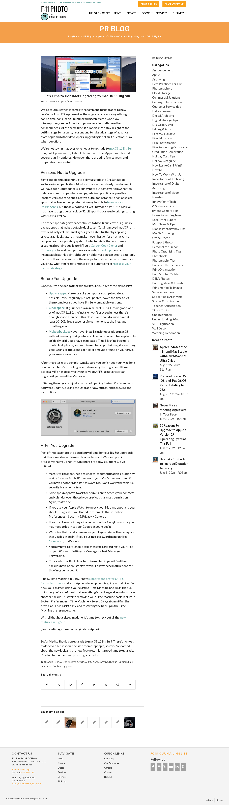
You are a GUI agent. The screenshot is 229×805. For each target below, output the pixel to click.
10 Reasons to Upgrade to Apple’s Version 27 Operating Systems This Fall (173, 434)
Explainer (122, 661)
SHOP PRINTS (149, 4)
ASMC (88, 661)
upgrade (67, 666)
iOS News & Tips (163, 206)
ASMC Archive (100, 661)
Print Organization (164, 269)
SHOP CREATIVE (174, 4)
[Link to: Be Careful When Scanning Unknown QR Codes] (46, 722)
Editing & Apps (161, 129)
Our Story (109, 758)
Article (80, 661)
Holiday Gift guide (164, 161)
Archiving (158, 79)
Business (62, 776)
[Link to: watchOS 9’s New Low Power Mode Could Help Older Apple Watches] (70, 722)
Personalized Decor (165, 247)
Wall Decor (159, 328)
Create (61, 763)
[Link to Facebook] (153, 767)
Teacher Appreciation (166, 306)
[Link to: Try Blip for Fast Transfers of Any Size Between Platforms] (94, 722)
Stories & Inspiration (165, 301)
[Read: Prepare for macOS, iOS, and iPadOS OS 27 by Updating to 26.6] (155, 377)
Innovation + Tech (164, 201)
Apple (63, 101)
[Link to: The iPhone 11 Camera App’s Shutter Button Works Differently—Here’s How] (129, 722)
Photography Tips (164, 260)
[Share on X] (59, 684)
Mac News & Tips (163, 224)
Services (62, 772)
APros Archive (68, 661)
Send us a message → (22, 769)
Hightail (108, 776)
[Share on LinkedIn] (94, 684)
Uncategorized (162, 315)
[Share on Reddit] (118, 684)
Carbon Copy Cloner (104, 245)
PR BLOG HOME (162, 58)
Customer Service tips (166, 106)
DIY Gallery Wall (163, 124)
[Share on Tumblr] (106, 684)
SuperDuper (105, 250)
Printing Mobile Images (167, 287)
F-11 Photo (76, 101)
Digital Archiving (163, 115)
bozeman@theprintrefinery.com (82, 3)
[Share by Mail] (130, 684)
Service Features (163, 292)
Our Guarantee (111, 763)
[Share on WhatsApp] (70, 684)
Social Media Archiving (167, 296)
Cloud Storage (161, 93)
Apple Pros (53, 661)
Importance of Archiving (168, 179)
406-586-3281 (49, 3)
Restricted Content (51, 666)
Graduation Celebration (167, 152)
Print (60, 758)
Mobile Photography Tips (168, 229)
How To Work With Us (166, 174)
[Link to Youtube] (171, 767)
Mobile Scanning (163, 233)
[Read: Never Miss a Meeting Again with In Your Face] (155, 406)
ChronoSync (49, 250)
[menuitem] (149, 4)
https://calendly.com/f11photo (27, 783)
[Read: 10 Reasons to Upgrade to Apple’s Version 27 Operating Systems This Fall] (155, 426)
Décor (61, 767)
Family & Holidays (163, 133)
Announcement (162, 70)
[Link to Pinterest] (183, 767)
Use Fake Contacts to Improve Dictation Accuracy (174, 463)
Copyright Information (167, 102)
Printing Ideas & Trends (167, 283)
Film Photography (164, 143)
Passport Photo (162, 242)
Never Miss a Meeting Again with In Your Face (173, 409)
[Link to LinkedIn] (177, 767)
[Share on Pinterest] (82, 684)
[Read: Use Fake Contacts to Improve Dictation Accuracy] (155, 460)
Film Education (162, 138)
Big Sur (113, 661)
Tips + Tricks (160, 310)
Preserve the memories (167, 265)
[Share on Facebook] (47, 684)
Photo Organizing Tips (166, 251)
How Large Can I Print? (167, 165)
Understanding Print (165, 319)
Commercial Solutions (166, 97)
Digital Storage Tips (165, 120)
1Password (56, 541)
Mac (130, 661)
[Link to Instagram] (159, 767)
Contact (108, 772)
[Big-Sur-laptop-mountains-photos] (88, 74)
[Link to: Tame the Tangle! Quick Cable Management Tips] (105, 722)
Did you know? (161, 111)
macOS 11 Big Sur (120, 148)
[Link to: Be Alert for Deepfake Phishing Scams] (58, 722)
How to (157, 170)
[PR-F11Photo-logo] (54, 13)
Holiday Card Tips (163, 156)
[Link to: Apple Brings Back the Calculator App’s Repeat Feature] (117, 722)
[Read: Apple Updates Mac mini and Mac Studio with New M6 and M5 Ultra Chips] (155, 347)
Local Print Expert (164, 219)
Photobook (159, 256)
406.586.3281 (28, 772)
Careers (108, 767)
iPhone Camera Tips (165, 210)
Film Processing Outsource (170, 147)
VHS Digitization (163, 324)
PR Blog (114, 29)
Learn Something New (166, 215)
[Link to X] (165, 767)
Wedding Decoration (166, 333)
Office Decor (161, 238)
